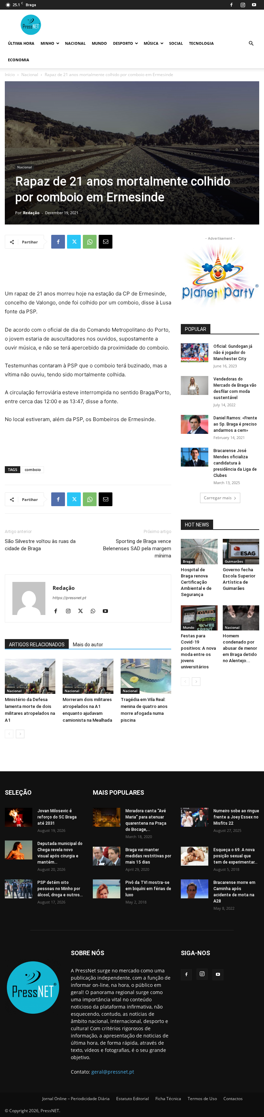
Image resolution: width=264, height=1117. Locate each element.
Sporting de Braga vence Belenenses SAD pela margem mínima (137, 548)
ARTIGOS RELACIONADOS (37, 644)
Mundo (99, 43)
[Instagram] (243, 5)
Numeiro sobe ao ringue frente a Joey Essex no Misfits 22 (236, 817)
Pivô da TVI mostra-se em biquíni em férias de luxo (148, 888)
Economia (18, 59)
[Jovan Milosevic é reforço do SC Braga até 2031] (18, 817)
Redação (31, 212)
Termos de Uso (202, 1099)
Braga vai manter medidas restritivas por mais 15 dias (148, 856)
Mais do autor (88, 644)
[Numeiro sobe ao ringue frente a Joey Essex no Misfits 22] (194, 817)
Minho (47, 43)
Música (151, 43)
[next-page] (20, 734)
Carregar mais (218, 498)
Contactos (233, 1099)
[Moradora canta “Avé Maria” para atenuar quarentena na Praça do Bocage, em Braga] (106, 817)
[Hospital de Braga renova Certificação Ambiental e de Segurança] (199, 551)
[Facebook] (231, 5)
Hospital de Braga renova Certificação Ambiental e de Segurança (196, 582)
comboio (33, 469)
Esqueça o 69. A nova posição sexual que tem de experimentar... (235, 856)
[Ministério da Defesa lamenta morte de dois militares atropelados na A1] (30, 676)
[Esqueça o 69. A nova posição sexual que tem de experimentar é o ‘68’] (194, 856)
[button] (251, 43)
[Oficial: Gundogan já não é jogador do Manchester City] (194, 352)
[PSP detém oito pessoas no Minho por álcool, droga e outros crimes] (18, 888)
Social (176, 43)
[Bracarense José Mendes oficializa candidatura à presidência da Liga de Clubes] (194, 457)
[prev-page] (9, 734)
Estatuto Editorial (132, 1099)
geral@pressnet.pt (112, 1071)
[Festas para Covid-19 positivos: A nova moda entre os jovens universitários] (199, 617)
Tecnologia (201, 43)
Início (10, 74)
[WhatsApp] (90, 242)
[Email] (105, 242)
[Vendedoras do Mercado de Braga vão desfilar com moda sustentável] (194, 385)
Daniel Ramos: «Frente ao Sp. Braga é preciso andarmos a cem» (235, 424)
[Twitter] (74, 242)
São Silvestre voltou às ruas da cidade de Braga (40, 545)
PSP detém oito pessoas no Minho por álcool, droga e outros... (60, 888)
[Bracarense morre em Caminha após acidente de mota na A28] (194, 888)
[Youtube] (254, 5)
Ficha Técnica (168, 1099)
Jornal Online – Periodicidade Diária (76, 1099)
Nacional (75, 43)
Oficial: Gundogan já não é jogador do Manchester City (232, 352)
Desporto (123, 43)
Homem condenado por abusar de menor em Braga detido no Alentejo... (240, 648)
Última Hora (21, 43)
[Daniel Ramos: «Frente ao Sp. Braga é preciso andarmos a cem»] (194, 424)
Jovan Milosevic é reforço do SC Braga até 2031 (57, 817)
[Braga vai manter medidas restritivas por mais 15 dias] (106, 856)
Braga (188, 561)
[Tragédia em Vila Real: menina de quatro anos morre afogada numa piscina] (146, 676)
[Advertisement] (88, 271)
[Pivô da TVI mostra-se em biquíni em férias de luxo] (106, 888)
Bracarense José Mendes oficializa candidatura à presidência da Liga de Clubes (235, 463)
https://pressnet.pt (69, 597)
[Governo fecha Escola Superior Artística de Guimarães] (241, 551)
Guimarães (234, 561)
